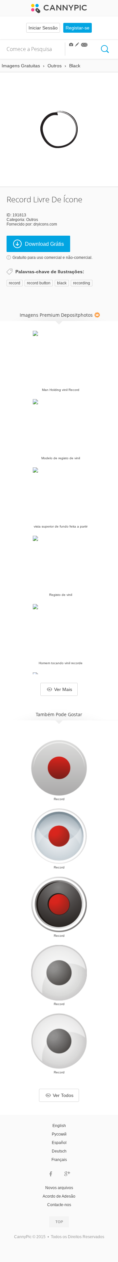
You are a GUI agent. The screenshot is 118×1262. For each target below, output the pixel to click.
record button (38, 283)
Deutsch (59, 1151)
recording (81, 283)
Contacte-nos (59, 1205)
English (59, 1125)
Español (59, 1142)
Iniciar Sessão (43, 27)
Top (59, 1222)
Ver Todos (63, 1095)
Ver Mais (63, 689)
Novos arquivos (59, 1188)
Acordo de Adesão (59, 1196)
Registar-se (77, 27)
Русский (59, 1134)
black (62, 283)
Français (59, 1159)
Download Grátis (44, 244)
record (14, 283)
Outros (32, 219)
